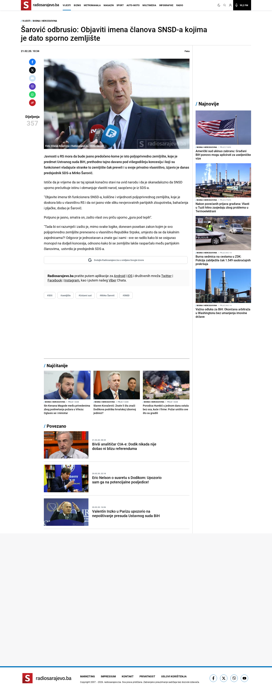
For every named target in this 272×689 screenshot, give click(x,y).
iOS (129, 276)
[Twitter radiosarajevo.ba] (223, 678)
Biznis (77, 5)
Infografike (166, 5)
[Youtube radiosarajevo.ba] (244, 678)
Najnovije (209, 103)
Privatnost (147, 676)
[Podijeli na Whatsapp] (32, 94)
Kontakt (128, 676)
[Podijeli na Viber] (32, 86)
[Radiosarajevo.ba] (46, 678)
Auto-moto (133, 5)
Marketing (87, 676)
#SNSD (126, 295)
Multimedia (149, 5)
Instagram (71, 280)
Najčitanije (57, 365)
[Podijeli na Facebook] (32, 62)
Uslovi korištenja (174, 676)
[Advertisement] (116, 329)
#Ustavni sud (85, 295)
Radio (179, 5)
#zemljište (65, 295)
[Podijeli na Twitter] (32, 70)
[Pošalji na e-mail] (32, 78)
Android (119, 276)
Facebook (55, 280)
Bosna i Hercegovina (45, 20)
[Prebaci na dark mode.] (220, 5)
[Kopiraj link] (32, 102)
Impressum (108, 676)
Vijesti (67, 5)
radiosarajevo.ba (112, 681)
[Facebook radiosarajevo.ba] (213, 678)
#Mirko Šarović (107, 295)
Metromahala (92, 5)
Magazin (109, 5)
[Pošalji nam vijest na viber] (234, 678)
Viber (112, 280)
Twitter (166, 276)
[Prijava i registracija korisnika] (230, 5)
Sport (120, 5)
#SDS (49, 295)
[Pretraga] (225, 5)
